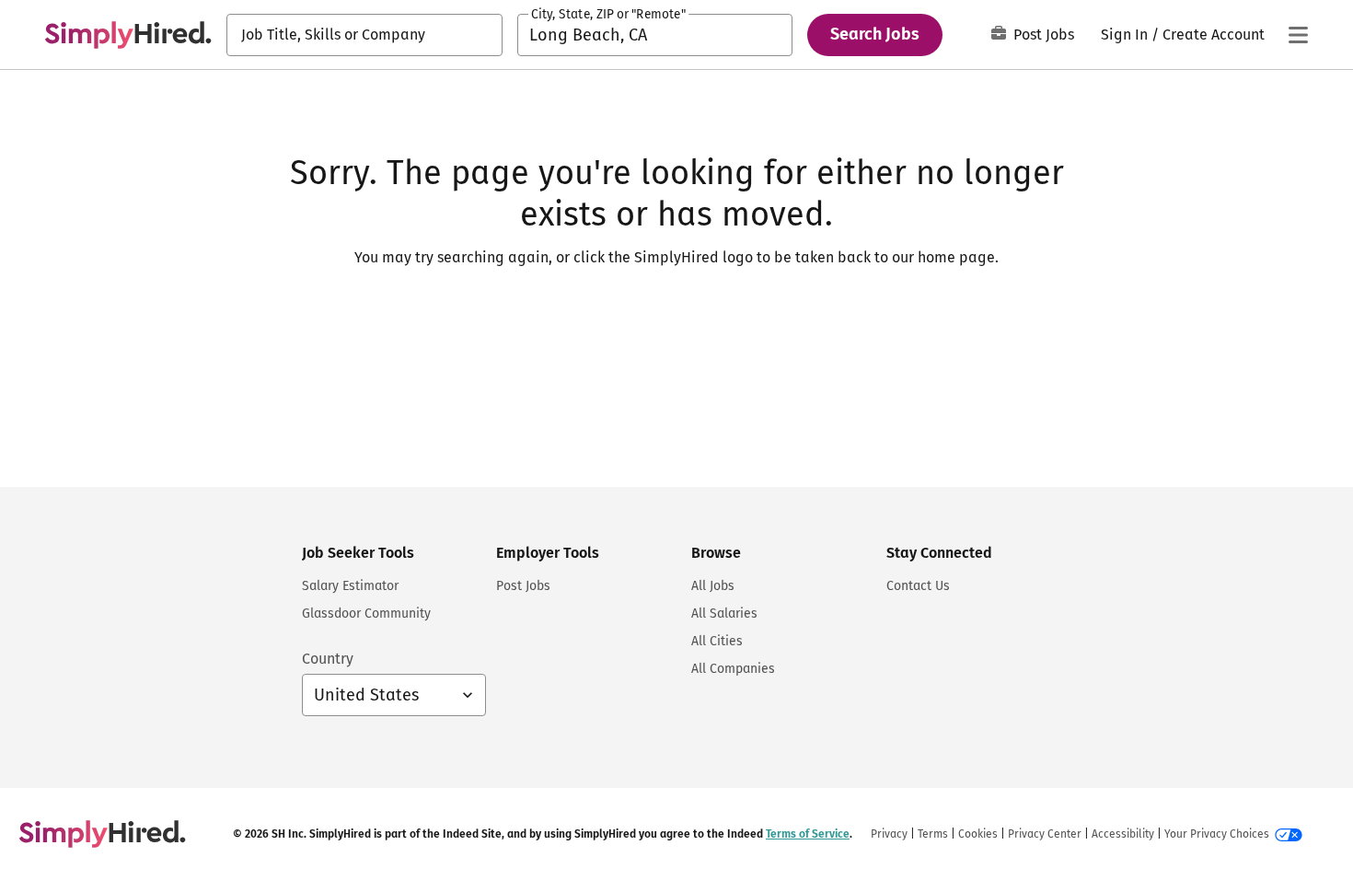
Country (327, 658)
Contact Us (918, 586)
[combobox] (364, 35)
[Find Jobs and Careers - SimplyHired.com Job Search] (128, 35)
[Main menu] (1298, 35)
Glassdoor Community (366, 613)
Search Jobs (874, 34)
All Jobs (712, 586)
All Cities (717, 641)
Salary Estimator (350, 586)
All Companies (733, 669)
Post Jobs (1043, 34)
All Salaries (724, 613)
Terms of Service (808, 834)
